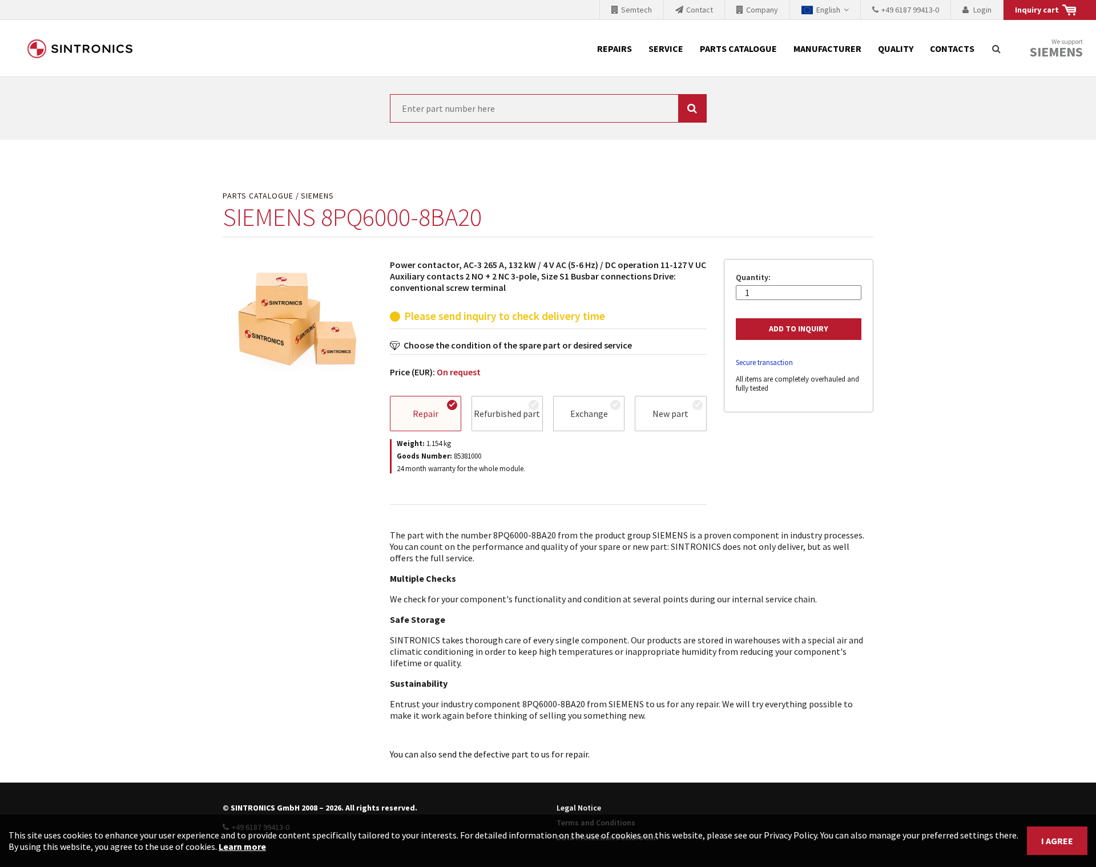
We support (1056, 48)
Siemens (1056, 52)
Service (665, 48)
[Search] (996, 48)
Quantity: (753, 277)
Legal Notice (579, 808)
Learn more (242, 846)
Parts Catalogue (738, 48)
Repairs (614, 48)
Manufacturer (827, 48)
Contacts (952, 48)
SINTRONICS (80, 48)
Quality (895, 48)
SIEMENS (317, 196)
